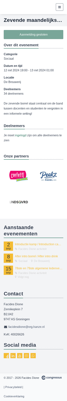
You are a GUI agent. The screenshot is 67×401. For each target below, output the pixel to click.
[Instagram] (26, 355)
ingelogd (20, 135)
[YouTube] (19, 355)
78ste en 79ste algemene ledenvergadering (39, 268)
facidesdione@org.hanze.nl (26, 326)
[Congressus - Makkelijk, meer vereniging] (51, 378)
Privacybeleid (13, 387)
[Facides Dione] (18, 7)
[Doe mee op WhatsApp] (33, 355)
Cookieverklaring (14, 396)
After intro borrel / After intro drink (36, 256)
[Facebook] (6, 355)
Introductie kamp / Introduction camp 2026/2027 (39, 244)
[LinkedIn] (13, 355)
